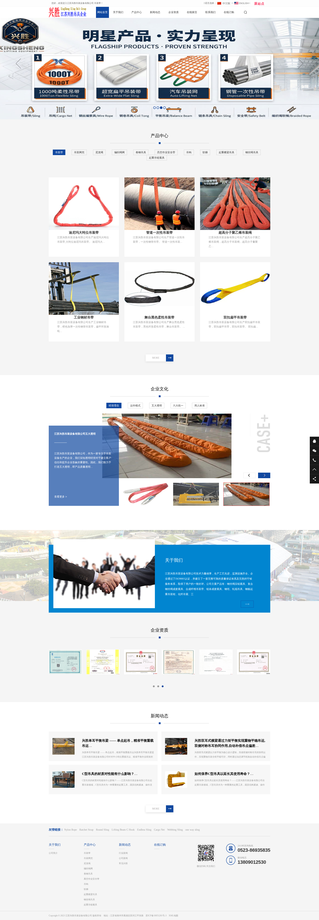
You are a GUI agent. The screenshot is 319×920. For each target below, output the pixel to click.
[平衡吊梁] (178, 661)
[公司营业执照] (216, 661)
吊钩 (188, 152)
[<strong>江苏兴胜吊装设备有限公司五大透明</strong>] (196, 494)
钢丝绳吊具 (251, 152)
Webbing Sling (175, 829)
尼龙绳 (99, 152)
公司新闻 (123, 858)
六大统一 (178, 405)
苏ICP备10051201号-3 (156, 915)
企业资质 (173, 12)
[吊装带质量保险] (103, 661)
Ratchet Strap (86, 829)
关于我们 (118, 12)
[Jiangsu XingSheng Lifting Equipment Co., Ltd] (253, 661)
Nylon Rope (70, 829)
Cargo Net (159, 829)
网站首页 (102, 12)
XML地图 (173, 915)
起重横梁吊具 (226, 152)
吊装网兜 (79, 152)
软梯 (205, 152)
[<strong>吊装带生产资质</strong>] (140, 661)
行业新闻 (123, 853)
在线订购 (229, 12)
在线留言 (192, 12)
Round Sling (102, 829)
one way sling (192, 829)
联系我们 (210, 12)
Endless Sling (144, 829)
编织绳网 (119, 152)
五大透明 (157, 405)
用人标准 (199, 405)
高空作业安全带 (166, 152)
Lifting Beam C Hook (123, 829)
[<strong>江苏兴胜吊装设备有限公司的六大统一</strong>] (146, 494)
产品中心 (136, 12)
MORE (156, 357)
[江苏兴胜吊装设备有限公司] (62, 12)
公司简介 (53, 853)
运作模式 (135, 405)
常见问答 (123, 863)
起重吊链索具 (156, 157)
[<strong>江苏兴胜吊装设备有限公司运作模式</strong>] (166, 446)
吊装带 (59, 152)
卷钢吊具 (141, 152)
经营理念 (114, 405)
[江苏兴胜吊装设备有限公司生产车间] (65, 661)
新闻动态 (155, 12)
